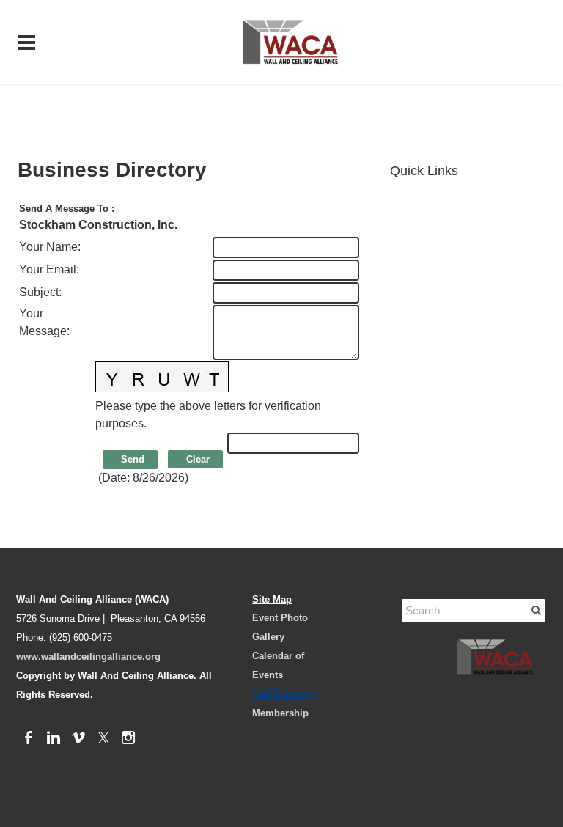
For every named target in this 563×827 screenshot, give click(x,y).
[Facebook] (28, 738)
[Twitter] (103, 738)
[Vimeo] (78, 738)
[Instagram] (128, 738)
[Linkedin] (53, 738)
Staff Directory (284, 693)
